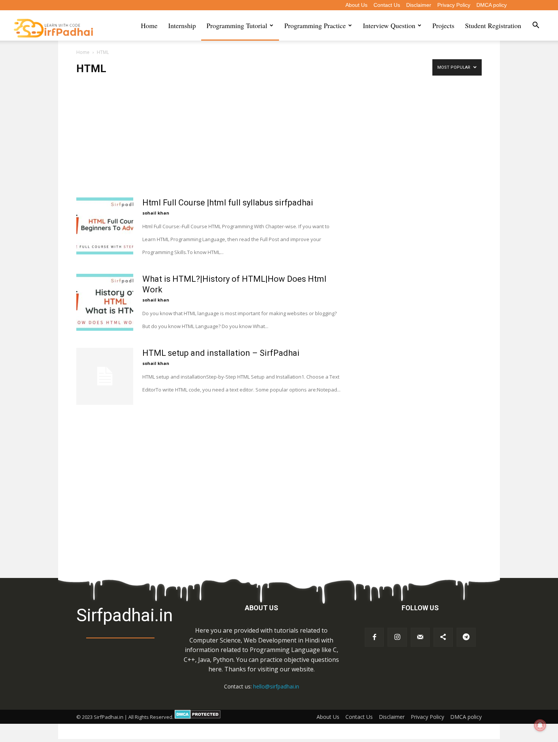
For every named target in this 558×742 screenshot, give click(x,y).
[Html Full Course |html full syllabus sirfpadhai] (104, 225)
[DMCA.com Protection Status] (198, 717)
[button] (535, 26)
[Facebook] (374, 637)
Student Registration (493, 25)
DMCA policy (491, 5)
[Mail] (420, 637)
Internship (182, 25)
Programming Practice (315, 25)
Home (149, 25)
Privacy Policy (453, 5)
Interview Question (389, 25)
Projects (443, 25)
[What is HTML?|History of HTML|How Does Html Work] (104, 302)
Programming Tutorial (236, 25)
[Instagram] (397, 637)
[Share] (442, 637)
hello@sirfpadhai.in (276, 686)
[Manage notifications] (540, 725)
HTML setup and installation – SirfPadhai (220, 353)
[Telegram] (466, 637)
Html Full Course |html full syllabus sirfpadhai (227, 202)
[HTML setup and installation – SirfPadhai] (104, 376)
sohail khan (155, 213)
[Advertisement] (208, 141)
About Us (356, 5)
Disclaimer (418, 5)
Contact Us (387, 5)
